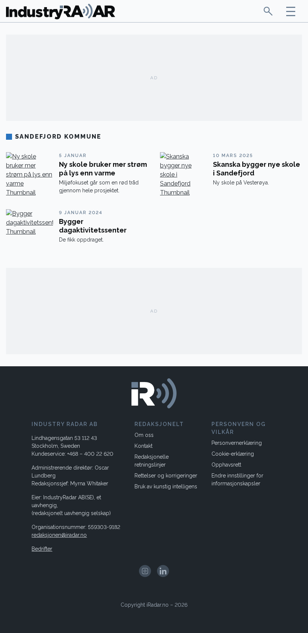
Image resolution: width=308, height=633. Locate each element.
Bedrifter (42, 549)
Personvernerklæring (236, 443)
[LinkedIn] (163, 571)
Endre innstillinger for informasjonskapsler (237, 479)
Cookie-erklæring (232, 454)
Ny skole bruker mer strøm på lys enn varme (103, 168)
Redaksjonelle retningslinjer (151, 461)
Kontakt (143, 446)
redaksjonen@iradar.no (59, 535)
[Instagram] (145, 571)
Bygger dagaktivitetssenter (93, 226)
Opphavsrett (226, 465)
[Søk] (268, 11)
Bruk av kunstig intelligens (165, 486)
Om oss (144, 435)
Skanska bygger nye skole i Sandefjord (256, 168)
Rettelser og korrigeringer (165, 476)
